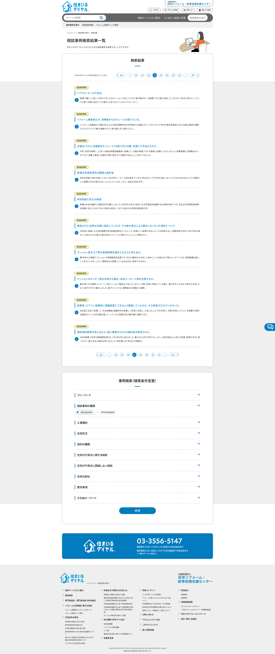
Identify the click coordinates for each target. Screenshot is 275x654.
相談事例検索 (88, 24)
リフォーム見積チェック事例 (107, 24)
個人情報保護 (148, 629)
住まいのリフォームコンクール (193, 613)
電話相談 (69, 595)
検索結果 (94, 33)
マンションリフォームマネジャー (191, 606)
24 (136, 75)
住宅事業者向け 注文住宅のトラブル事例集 (156, 604)
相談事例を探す (198, 17)
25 (142, 75)
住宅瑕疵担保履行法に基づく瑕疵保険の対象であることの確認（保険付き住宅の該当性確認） (118, 609)
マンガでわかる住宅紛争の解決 (75, 643)
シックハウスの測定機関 (111, 627)
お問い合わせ (148, 614)
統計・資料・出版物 (188, 618)
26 (148, 75)
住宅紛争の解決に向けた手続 (74, 621)
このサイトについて (150, 624)
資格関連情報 (187, 602)
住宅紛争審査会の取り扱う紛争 (75, 628)
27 (155, 75)
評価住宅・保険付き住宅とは (115, 590)
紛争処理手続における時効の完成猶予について (79, 632)
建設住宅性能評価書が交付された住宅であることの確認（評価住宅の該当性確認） (118, 599)
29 (167, 75)
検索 (137, 510)
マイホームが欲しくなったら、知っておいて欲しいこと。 (156, 599)
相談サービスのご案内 (149, 17)
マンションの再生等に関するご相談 (115, 615)
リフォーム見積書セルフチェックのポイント (78, 610)
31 (179, 75)
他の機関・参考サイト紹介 (114, 619)
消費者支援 (108, 638)
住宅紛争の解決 (71, 617)
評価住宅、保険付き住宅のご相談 (114, 594)
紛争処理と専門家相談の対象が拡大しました (156, 607)
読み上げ (190, 10)
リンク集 (106, 630)
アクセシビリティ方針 (151, 619)
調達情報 (184, 598)
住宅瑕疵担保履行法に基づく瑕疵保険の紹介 (118, 604)
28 (161, 75)
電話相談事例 (86, 412)
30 (173, 75)
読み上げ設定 (206, 10)
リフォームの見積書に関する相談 (78, 605)
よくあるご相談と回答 (175, 17)
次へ (194, 75)
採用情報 (184, 594)
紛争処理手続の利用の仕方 (74, 625)
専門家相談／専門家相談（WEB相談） (80, 600)
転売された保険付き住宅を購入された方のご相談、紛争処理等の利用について (79, 638)
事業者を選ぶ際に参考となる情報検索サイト (118, 634)
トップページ (71, 33)
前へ (122, 75)
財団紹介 (185, 590)
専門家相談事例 (108, 412)
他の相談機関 (108, 624)
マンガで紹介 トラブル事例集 (151, 594)
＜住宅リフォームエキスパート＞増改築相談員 (196, 609)
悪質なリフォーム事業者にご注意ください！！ (156, 610)
